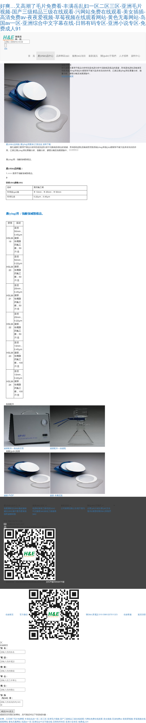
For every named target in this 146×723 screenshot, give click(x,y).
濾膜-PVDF (9, 495)
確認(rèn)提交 (7, 711)
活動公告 (73, 508)
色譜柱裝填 (37, 508)
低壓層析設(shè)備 (12, 508)
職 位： (4, 685)
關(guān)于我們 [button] (108, 55)
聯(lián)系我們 (104, 511)
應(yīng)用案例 (27, 144)
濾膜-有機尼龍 (56, 495)
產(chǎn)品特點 (13, 144)
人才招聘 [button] (123, 55)
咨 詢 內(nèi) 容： (6, 696)
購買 (71, 76)
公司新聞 (65, 508)
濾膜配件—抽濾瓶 (58, 448)
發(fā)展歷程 (92, 511)
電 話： (4, 657)
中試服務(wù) (38, 511)
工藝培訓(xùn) (48, 508)
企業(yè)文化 (104, 508)
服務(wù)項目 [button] (79, 55)
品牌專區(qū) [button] (62, 55)
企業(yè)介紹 (93, 508)
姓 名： (4, 647)
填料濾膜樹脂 (10, 513)
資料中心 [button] (135, 55)
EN (5, 48)
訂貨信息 (38, 144)
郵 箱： (4, 666)
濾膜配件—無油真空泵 (14, 448)
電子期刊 (81, 508)
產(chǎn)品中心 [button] (45, 55)
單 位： (4, 676)
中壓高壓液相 (21, 511)
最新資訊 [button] (93, 55)
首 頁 (31, 55)
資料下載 (47, 144)
